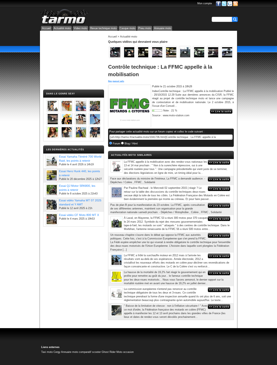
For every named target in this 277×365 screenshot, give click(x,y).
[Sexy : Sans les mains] (95, 106)
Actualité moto (62, 28)
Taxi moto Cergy (50, 351)
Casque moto (127, 28)
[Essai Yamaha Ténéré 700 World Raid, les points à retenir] (51, 161)
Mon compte (204, 3)
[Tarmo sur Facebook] (218, 3)
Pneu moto (144, 28)
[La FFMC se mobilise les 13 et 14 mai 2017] (116, 166)
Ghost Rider (109, 351)
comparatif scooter (90, 351)
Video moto (80, 28)
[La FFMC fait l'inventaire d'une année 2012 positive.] (116, 260)
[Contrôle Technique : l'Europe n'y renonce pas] (116, 293)
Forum (116, 143)
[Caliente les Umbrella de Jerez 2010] (66, 132)
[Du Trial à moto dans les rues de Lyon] (185, 52)
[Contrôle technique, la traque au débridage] (116, 192)
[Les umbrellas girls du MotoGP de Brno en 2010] (81, 119)
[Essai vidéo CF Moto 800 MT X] (51, 219)
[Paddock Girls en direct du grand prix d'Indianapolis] (81, 106)
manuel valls (118, 81)
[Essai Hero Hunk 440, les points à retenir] (51, 175)
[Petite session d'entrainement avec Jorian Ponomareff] (171, 52)
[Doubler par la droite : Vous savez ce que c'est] (213, 52)
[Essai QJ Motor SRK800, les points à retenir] (51, 190)
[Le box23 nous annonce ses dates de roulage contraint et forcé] (129, 52)
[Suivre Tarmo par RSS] (235, 3)
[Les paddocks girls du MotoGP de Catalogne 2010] (66, 119)
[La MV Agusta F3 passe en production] (199, 52)
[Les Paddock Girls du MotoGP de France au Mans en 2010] (52, 132)
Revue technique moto (103, 28)
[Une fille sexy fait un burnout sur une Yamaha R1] (52, 119)
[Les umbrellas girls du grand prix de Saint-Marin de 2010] (66, 106)
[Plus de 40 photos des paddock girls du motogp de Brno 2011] (81, 132)
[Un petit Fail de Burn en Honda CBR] (115, 52)
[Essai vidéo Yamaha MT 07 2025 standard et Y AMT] (51, 204)
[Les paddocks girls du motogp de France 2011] (95, 132)
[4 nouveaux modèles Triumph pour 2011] (143, 52)
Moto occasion (125, 351)
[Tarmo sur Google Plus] (229, 3)
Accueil (46, 28)
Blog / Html (131, 143)
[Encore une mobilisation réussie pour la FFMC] (116, 222)
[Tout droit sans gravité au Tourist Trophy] (227, 52)
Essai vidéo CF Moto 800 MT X (79, 215)
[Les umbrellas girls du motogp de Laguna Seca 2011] (95, 119)
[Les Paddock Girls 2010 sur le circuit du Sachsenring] (52, 106)
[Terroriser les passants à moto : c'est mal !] (157, 52)
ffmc (110, 81)
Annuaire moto (162, 28)
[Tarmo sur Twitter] (224, 3)
